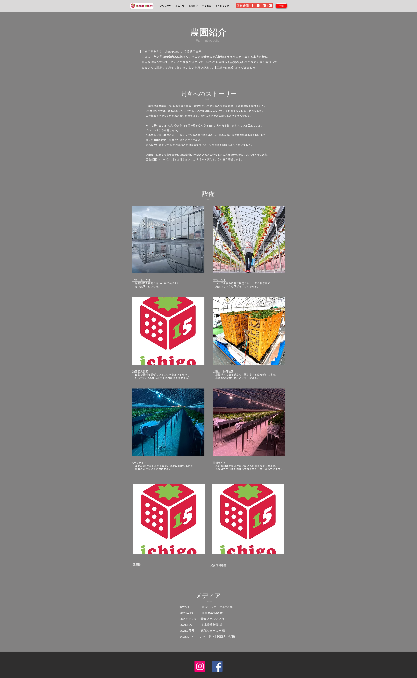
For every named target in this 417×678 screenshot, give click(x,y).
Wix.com (204, 676)
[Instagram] (199, 666)
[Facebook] (217, 666)
